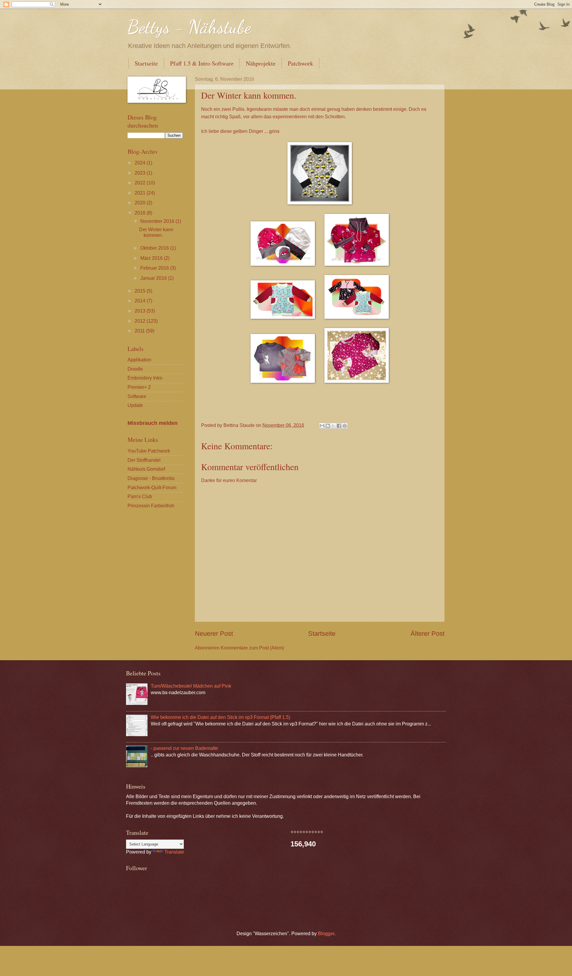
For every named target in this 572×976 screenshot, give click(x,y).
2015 (141, 290)
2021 (141, 192)
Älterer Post (427, 633)
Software (137, 396)
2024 (141, 162)
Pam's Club (140, 496)
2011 (140, 330)
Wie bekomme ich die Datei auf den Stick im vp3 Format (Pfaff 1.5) (220, 717)
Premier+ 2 (139, 387)
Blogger (326, 933)
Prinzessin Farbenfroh (151, 505)
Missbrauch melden (153, 423)
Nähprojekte (261, 63)
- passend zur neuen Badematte (184, 748)
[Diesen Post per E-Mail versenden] (322, 426)
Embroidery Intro (145, 377)
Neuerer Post (214, 633)
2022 (141, 182)
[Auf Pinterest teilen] (345, 426)
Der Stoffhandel (144, 460)
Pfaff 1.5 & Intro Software (202, 63)
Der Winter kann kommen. (156, 232)
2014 (141, 300)
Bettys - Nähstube (189, 26)
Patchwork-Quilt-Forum (152, 487)
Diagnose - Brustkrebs (151, 478)
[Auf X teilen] (333, 426)
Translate (174, 851)
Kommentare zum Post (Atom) (252, 647)
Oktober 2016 (155, 248)
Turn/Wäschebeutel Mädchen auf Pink (191, 686)
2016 (141, 212)
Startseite (146, 63)
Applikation (139, 359)
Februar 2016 (155, 268)
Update (135, 405)
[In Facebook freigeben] (339, 426)
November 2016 (157, 221)
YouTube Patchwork (149, 450)
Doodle (135, 369)
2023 (141, 172)
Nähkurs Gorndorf (146, 469)
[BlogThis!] (328, 426)
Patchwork (300, 63)
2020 (141, 202)
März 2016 (152, 258)
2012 (141, 321)
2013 (141, 310)
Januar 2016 (154, 278)
